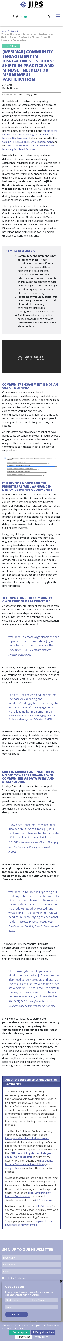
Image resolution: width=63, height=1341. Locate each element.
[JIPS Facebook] (13, 16)
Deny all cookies (44, 1332)
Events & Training (11, 46)
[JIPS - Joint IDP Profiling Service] (31, 4)
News (13, 30)
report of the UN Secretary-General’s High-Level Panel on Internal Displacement (30, 134)
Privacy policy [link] (40, 1336)
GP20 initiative (43, 1200)
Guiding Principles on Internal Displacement (27, 142)
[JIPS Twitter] (17, 16)
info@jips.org (43, 1206)
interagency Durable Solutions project (27, 1138)
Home (3, 30)
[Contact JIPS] (25, 16)
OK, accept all (20, 1332)
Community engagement (27, 94)
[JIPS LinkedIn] (21, 16)
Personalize (23, 1336)
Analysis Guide (13, 1168)
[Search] (49, 16)
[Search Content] (41, 14)
